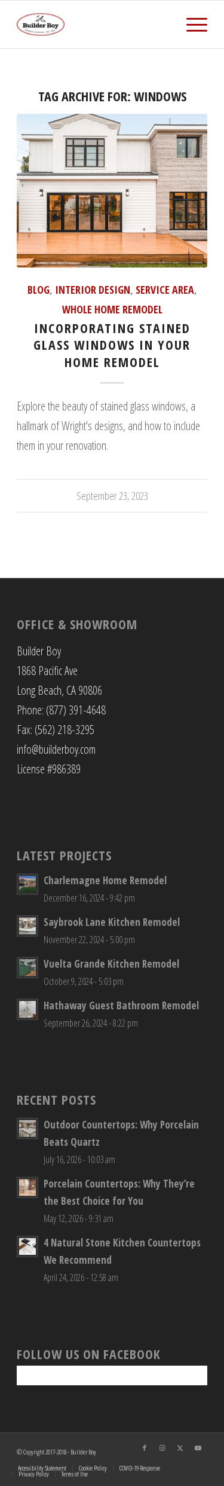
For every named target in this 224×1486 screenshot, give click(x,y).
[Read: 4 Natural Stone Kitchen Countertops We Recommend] (27, 1246)
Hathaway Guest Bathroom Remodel (121, 1005)
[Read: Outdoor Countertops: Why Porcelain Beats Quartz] (27, 1128)
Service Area (165, 289)
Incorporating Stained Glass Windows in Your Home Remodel (112, 345)
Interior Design (92, 289)
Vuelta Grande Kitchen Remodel (111, 964)
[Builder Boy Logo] (93, 24)
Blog (38, 289)
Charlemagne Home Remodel (105, 880)
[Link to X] (180, 1448)
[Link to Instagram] (162, 1448)
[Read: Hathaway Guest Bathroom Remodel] (27, 1009)
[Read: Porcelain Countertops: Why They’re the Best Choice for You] (27, 1187)
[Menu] (190, 24)
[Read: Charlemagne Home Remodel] (27, 884)
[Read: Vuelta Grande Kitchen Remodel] (27, 967)
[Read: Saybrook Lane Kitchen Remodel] (27, 926)
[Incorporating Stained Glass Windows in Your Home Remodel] (112, 191)
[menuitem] (190, 24)
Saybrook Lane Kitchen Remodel (112, 922)
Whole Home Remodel (112, 309)
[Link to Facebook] (145, 1448)
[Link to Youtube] (198, 1448)
